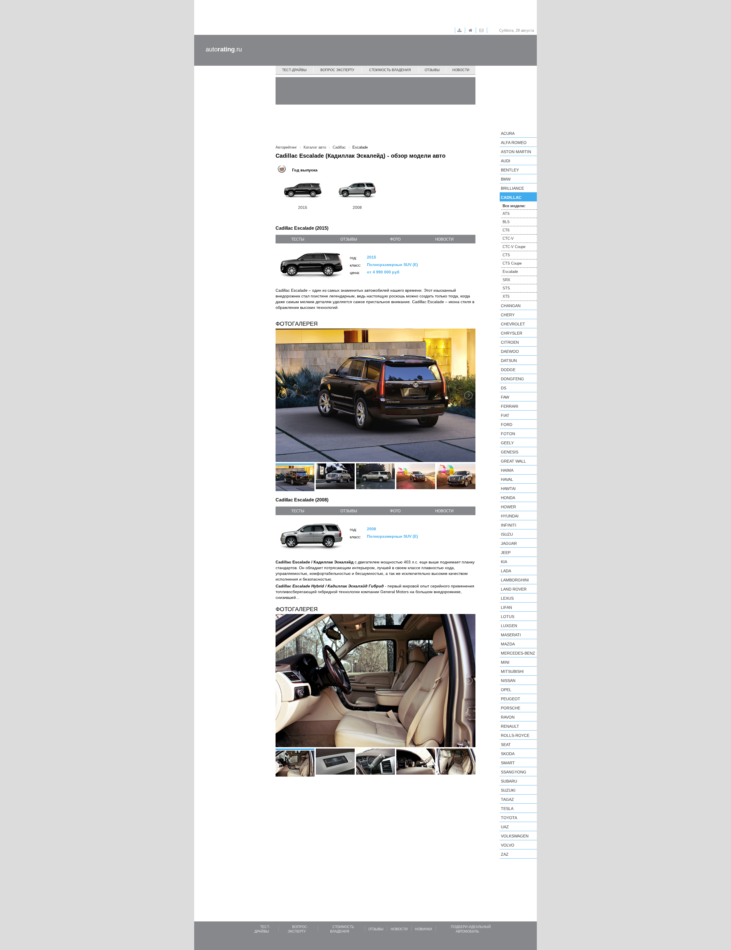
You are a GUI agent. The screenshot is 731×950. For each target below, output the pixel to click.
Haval (507, 479)
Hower (508, 507)
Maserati (511, 635)
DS (503, 388)
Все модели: (514, 206)
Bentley (510, 170)
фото (395, 239)
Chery (508, 315)
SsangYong (513, 772)
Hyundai (510, 516)
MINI (505, 662)
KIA (504, 561)
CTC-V (508, 238)
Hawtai (508, 488)
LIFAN (506, 607)
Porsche (510, 708)
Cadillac (511, 197)
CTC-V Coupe (514, 247)
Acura (508, 133)
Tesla (507, 808)
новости (444, 239)
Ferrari (509, 406)
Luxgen (509, 625)
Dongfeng (512, 379)
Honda (508, 497)
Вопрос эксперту (337, 70)
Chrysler (511, 333)
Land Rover (514, 589)
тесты (297, 239)
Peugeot (510, 699)
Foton (508, 433)
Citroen (510, 342)
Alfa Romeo (514, 142)
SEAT (506, 744)
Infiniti (508, 525)
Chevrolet (513, 324)
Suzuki (508, 790)
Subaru (509, 781)
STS (506, 288)
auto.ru (224, 49)
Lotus (507, 616)
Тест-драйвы (294, 70)
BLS (506, 222)
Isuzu (507, 534)
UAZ (505, 827)
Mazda (508, 644)
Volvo (507, 845)
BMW (506, 179)
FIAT (505, 415)
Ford (506, 424)
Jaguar (509, 543)
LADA (506, 571)
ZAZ (505, 854)
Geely (507, 443)
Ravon (508, 717)
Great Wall (513, 461)
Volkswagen (515, 836)
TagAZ (507, 799)
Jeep (506, 552)
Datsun (509, 360)
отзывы (348, 239)
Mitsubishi (512, 671)
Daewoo (510, 351)
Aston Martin (516, 151)
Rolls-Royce (515, 735)
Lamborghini (515, 580)
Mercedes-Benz (518, 653)
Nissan (508, 680)
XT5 (506, 296)
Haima (507, 470)
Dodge (508, 369)
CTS (506, 255)
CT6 (506, 230)
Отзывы (432, 70)
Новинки (423, 929)
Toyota (509, 817)
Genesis (509, 452)
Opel (506, 689)
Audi (505, 161)
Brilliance (512, 188)
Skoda (508, 753)
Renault (510, 726)
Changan (511, 305)
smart (508, 763)
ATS (506, 213)
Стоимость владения (390, 70)
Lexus (507, 598)
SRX (506, 280)
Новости (460, 70)
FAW (505, 397)
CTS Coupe (512, 263)
